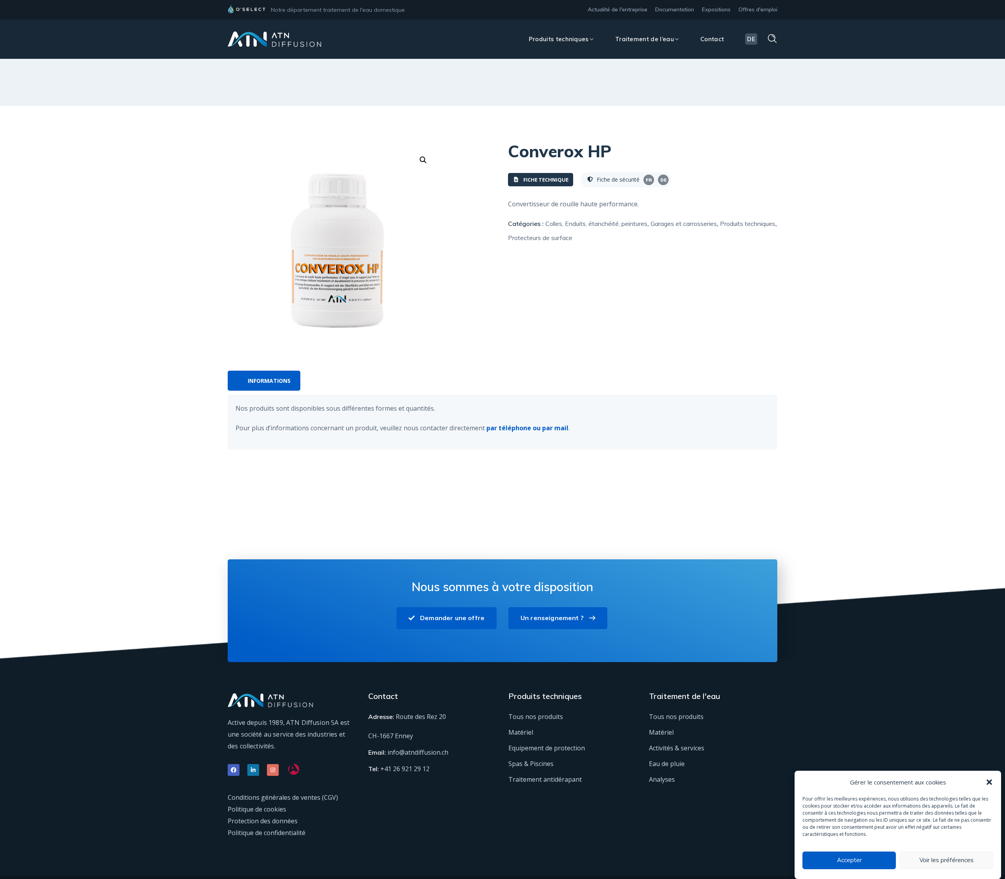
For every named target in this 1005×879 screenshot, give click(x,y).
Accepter (849, 860)
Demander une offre (452, 618)
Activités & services (676, 748)
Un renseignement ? (552, 618)
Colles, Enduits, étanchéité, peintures (596, 223)
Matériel (520, 732)
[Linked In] (253, 770)
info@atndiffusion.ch (417, 752)
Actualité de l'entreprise (617, 9)
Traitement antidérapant (545, 779)
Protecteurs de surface (540, 238)
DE (663, 180)
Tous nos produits (535, 716)
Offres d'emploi (757, 9)
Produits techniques (747, 223)
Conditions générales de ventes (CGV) (283, 797)
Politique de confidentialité (266, 832)
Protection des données (263, 821)
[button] (989, 782)
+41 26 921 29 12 (404, 768)
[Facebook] (233, 770)
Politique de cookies (257, 809)
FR (649, 180)
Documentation (674, 9)
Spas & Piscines (531, 763)
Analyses (662, 779)
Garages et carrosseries (684, 223)
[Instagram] (273, 770)
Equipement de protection (546, 748)
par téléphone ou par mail (527, 428)
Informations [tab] (269, 380)
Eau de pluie (667, 763)
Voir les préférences (946, 860)
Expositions (716, 9)
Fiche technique (545, 179)
